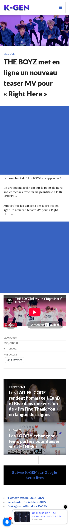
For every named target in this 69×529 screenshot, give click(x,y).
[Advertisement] (34, 140)
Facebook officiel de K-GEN (26, 502)
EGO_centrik (11, 343)
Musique (9, 53)
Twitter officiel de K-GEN (25, 498)
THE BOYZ (11, 348)
